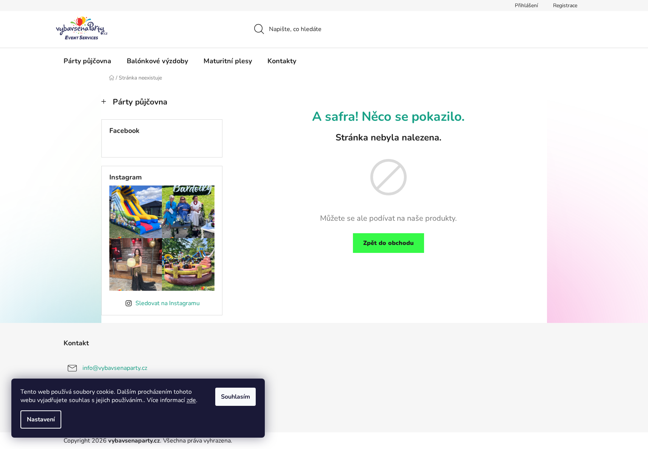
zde (191, 400)
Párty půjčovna (140, 102)
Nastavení (41, 419)
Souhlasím (235, 397)
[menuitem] (87, 61)
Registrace (565, 5)
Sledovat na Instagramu (167, 303)
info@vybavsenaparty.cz (114, 367)
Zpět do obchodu (388, 243)
